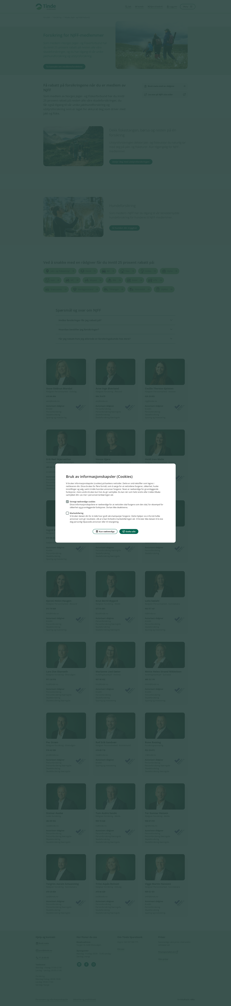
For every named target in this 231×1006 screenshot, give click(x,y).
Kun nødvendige (107, 531)
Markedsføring (76, 513)
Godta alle (130, 531)
